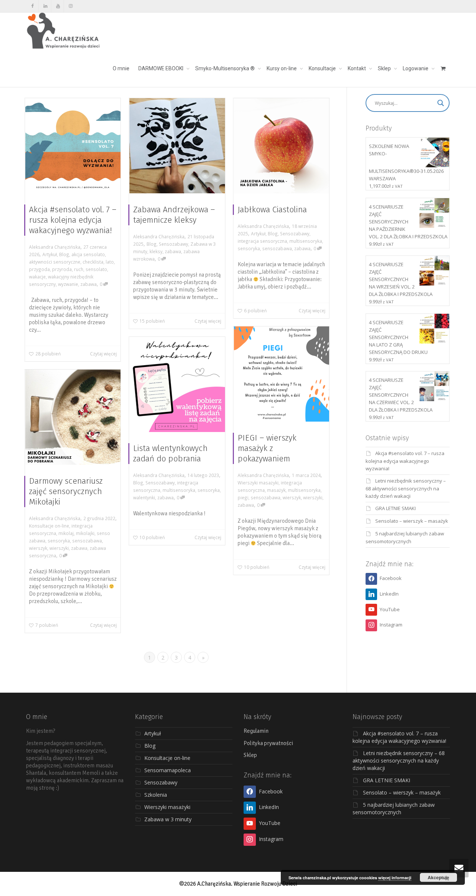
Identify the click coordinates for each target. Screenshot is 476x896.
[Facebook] (32, 6)
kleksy (156, 251)
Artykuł (49, 254)
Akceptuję (438, 877)
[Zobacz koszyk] (443, 68)
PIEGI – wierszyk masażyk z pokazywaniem (267, 448)
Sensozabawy (173, 244)
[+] (72, 145)
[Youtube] (58, 6)
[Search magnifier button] (440, 103)
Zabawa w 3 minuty (168, 819)
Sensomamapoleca (167, 770)
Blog (64, 254)
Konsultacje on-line (49, 526)
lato (110, 262)
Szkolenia (155, 794)
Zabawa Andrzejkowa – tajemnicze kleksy (174, 214)
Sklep (385, 68)
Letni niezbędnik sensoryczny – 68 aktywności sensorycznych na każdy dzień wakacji (406, 488)
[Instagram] (70, 6)
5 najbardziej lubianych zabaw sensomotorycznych (394, 808)
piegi (243, 497)
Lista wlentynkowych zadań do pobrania (170, 453)
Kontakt (357, 68)
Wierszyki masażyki (258, 483)
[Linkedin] (45, 6)
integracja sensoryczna (262, 241)
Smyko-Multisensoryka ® (225, 68)
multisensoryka (305, 241)
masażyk (276, 490)
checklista (93, 262)
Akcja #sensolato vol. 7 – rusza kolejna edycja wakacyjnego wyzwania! (72, 219)
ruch (78, 269)
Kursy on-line (282, 68)
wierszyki (312, 497)
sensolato (96, 269)
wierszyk (292, 497)
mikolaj (66, 533)
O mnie (121, 68)
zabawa (88, 284)
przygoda (39, 269)
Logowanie (416, 68)
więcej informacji (394, 877)
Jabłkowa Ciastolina (272, 209)
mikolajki (85, 533)
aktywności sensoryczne (54, 262)
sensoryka (249, 248)
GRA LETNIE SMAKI (395, 508)
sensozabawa (277, 248)
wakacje (37, 277)
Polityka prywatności (268, 743)
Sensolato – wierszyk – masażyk (411, 521)
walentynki (144, 497)
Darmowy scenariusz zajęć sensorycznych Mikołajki (66, 491)
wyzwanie (68, 284)
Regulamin (256, 731)
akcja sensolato (88, 254)
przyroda (62, 269)
